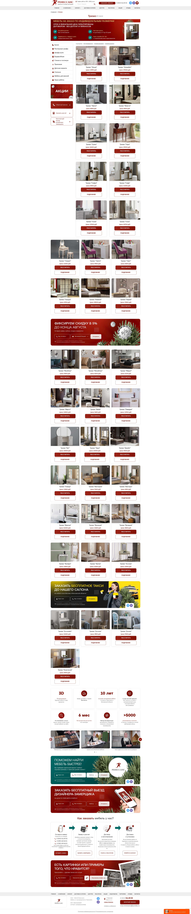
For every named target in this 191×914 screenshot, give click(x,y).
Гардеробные (59, 56)
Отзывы (128, 8)
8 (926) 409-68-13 (121, 5)
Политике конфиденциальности (63, 342)
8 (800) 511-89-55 (121, 3)
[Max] (133, 3)
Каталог (77, 8)
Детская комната (60, 68)
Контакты (137, 8)
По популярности (88, 43)
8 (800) (126, 898)
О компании (66, 8)
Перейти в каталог (130, 853)
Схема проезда (108, 902)
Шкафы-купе (58, 52)
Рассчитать (91, 73)
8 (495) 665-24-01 (121, 1)
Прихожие (58, 64)
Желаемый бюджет (80, 336)
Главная (56, 8)
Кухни (56, 45)
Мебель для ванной (61, 76)
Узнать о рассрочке (107, 853)
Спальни (57, 72)
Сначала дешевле (98, 43)
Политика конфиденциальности (86, 911)
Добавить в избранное (110, 906)
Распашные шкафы (61, 49)
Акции (120, 8)
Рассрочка (111, 8)
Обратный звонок (130, 902)
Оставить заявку (61, 853)
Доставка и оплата (89, 8)
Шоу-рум (101, 8)
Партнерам (122, 894)
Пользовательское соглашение (104, 911)
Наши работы (59, 80)
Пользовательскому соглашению (78, 342)
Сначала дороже (109, 43)
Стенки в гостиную (61, 60)
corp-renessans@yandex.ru (130, 906)
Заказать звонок (107, 3)
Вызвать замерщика (84, 853)
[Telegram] (130, 3)
